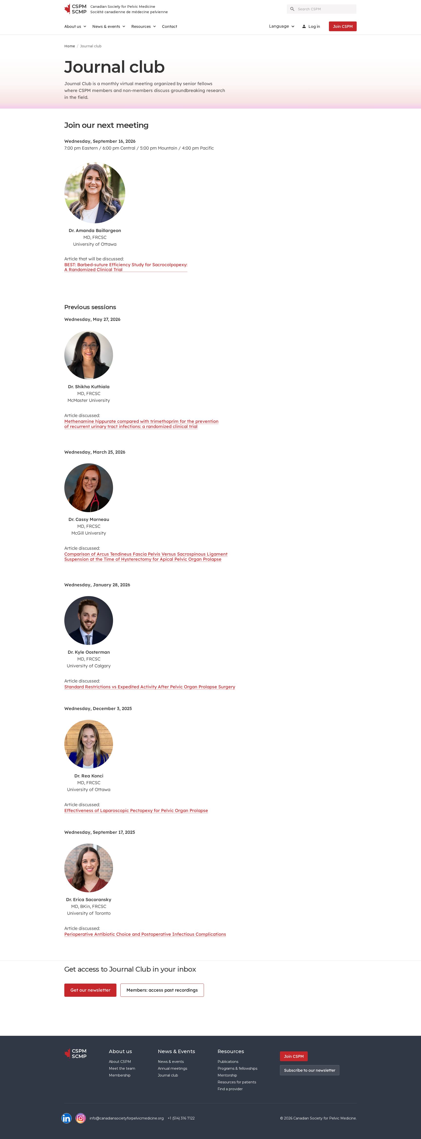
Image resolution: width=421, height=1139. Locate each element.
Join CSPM (343, 26)
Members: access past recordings (162, 990)
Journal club (168, 1075)
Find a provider (230, 1089)
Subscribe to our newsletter (309, 1070)
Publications (228, 1061)
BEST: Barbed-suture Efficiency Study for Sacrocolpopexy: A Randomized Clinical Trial (125, 267)
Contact (169, 26)
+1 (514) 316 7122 (181, 1118)
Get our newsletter (90, 990)
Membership (120, 1075)
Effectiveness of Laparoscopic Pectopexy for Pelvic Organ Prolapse (136, 810)
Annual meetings (172, 1068)
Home (69, 46)
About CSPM (120, 1061)
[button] (75, 26)
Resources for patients (237, 1082)
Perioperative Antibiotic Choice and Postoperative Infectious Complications (145, 934)
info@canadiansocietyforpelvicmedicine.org (127, 1118)
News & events (171, 1061)
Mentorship (227, 1075)
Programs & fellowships (237, 1068)
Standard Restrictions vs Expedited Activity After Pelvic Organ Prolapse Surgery (149, 687)
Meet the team (122, 1068)
